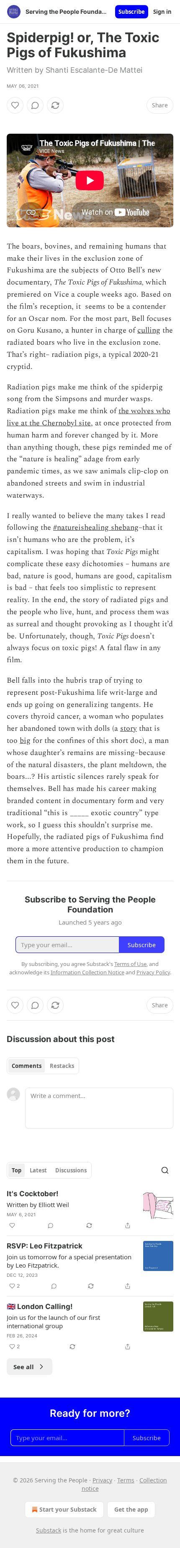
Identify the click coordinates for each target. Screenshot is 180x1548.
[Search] (165, 1170)
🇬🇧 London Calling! (40, 1306)
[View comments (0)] (35, 105)
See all (23, 1366)
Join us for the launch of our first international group (53, 1321)
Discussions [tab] (71, 1170)
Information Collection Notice (87, 972)
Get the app (131, 1509)
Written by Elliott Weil (38, 1204)
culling (148, 330)
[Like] (15, 105)
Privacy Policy (153, 972)
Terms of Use (130, 964)
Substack (48, 1530)
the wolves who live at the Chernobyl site (88, 417)
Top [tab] (16, 1170)
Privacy (102, 1480)
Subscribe (131, 11)
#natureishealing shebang (96, 527)
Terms (125, 1480)
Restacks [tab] (62, 1066)
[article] (90, 1209)
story (128, 728)
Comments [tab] (26, 1066)
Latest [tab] (38, 1170)
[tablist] (43, 1065)
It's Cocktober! (33, 1194)
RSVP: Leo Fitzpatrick (44, 1246)
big (25, 740)
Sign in (162, 11)
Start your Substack (68, 1509)
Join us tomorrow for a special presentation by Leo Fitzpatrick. (69, 1261)
